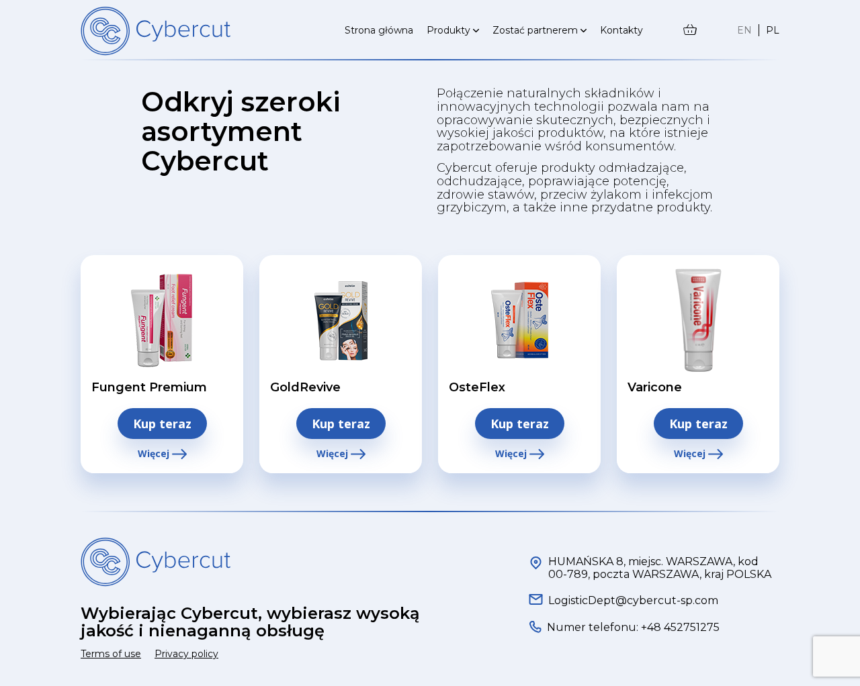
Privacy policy (186, 654)
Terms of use (111, 654)
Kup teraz (162, 423)
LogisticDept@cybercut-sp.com (633, 600)
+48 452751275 (679, 627)
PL (772, 30)
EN (744, 30)
